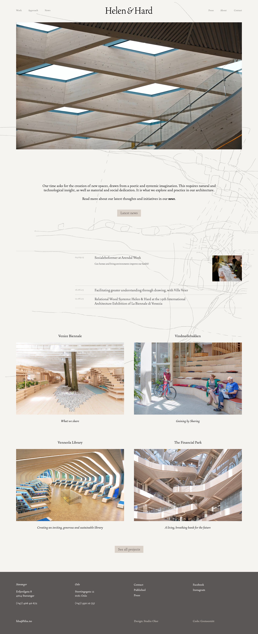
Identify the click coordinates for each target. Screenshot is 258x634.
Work (19, 10)
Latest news (129, 213)
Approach (33, 10)
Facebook (198, 584)
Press (211, 10)
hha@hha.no (24, 621)
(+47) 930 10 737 (85, 603)
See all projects (129, 549)
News (47, 10)
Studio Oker (151, 621)
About (223, 10)
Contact (238, 10)
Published (140, 590)
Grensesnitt (207, 621)
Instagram (199, 590)
